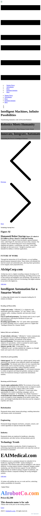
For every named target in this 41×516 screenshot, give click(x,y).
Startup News (9, 95)
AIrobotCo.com (11, 511)
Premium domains (11, 90)
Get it (2, 508)
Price (6, 99)
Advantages (8, 97)
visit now (3, 284)
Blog (7, 92)
